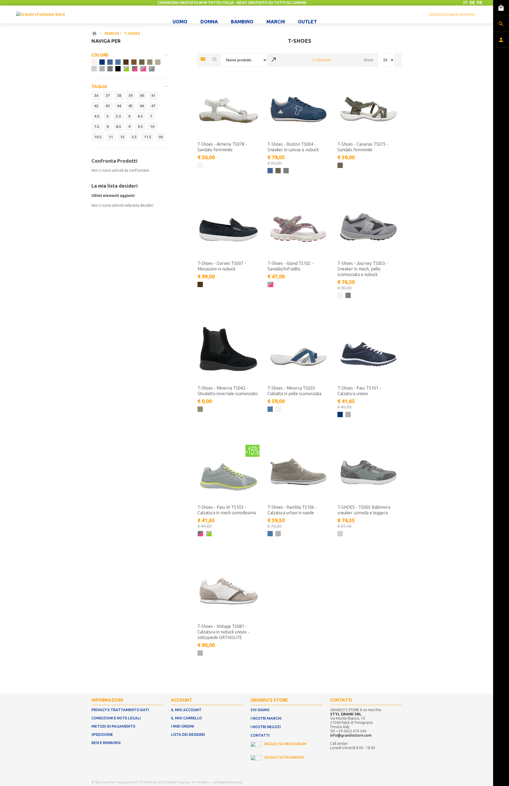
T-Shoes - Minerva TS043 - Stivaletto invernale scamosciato (228, 391)
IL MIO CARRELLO (186, 718)
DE (472, 2)
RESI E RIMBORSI (106, 743)
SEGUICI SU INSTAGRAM (285, 744)
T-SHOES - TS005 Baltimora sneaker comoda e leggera (363, 510)
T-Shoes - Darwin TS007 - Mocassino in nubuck (222, 266)
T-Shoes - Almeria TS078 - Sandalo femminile (222, 147)
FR (479, 2)
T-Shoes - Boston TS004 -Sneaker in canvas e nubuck (293, 147)
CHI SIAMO (260, 710)
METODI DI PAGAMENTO (113, 726)
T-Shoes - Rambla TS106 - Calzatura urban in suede (292, 510)
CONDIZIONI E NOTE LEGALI (116, 718)
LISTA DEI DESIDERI (188, 734)
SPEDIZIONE (102, 734)
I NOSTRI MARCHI (266, 718)
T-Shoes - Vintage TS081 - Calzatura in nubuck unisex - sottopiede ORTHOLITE (223, 632)
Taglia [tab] (99, 86)
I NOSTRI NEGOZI (266, 727)
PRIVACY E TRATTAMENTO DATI (120, 710)
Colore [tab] (100, 55)
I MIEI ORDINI (182, 726)
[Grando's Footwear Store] (40, 14)
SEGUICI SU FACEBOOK (284, 757)
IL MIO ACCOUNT (186, 710)
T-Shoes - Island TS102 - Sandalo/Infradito (290, 266)
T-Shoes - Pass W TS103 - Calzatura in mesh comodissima (227, 510)
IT (465, 2)
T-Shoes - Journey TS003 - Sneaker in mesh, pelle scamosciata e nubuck (362, 269)
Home (95, 33)
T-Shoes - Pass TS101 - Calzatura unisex (359, 391)
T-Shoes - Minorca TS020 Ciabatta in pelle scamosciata (294, 391)
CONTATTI (260, 735)
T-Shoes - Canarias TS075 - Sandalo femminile (362, 147)
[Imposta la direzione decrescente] (273, 60)
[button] (239, 179)
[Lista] (214, 59)
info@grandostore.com (350, 735)
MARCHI (111, 33)
